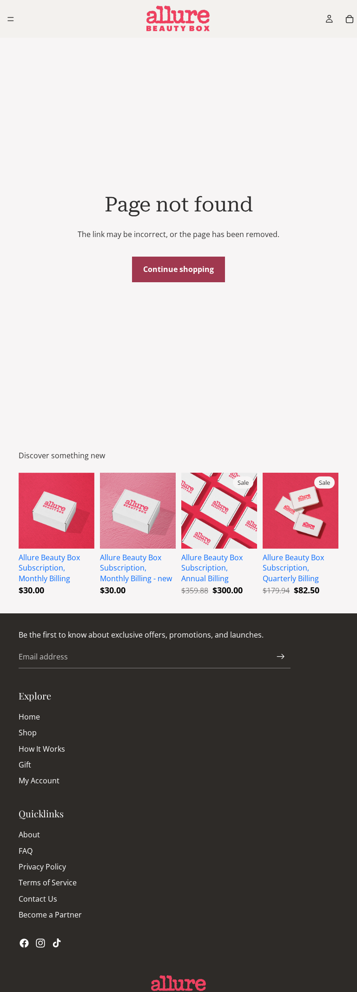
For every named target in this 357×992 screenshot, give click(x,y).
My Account (39, 780)
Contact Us (38, 899)
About (29, 834)
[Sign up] (281, 656)
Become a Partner (50, 915)
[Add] (80, 534)
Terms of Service (48, 882)
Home (29, 717)
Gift (25, 765)
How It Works (42, 748)
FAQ (26, 850)
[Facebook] (24, 942)
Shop (28, 732)
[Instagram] (40, 942)
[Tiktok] (56, 942)
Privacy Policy (42, 867)
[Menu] (10, 19)
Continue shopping (178, 269)
